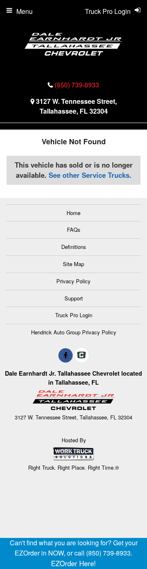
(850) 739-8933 (77, 85)
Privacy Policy (73, 281)
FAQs (73, 229)
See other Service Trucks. (90, 175)
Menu (24, 11)
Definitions (73, 247)
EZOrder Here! (73, 563)
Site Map (73, 264)
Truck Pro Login (73, 315)
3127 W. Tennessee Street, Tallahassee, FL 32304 (76, 106)
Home (73, 213)
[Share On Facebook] (65, 355)
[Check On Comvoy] (81, 355)
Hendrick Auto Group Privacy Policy (73, 332)
